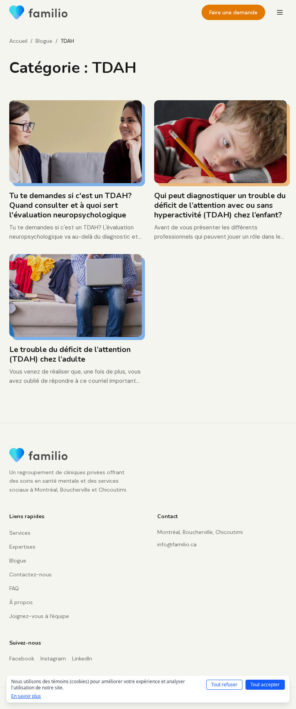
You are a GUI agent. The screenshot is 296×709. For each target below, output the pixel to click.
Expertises (22, 546)
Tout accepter (265, 684)
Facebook (21, 658)
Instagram (53, 658)
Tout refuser (224, 684)
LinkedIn (82, 658)
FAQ (14, 588)
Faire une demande (233, 12)
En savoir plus (26, 696)
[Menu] (280, 12)
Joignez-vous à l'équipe (39, 616)
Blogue (43, 40)
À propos (21, 602)
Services (19, 532)
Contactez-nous (30, 574)
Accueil (18, 40)
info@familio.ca (177, 544)
